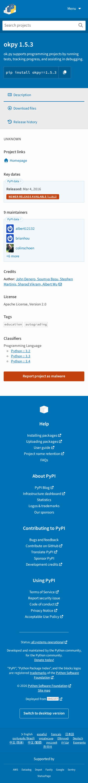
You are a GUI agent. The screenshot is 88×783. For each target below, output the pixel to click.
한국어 (47, 747)
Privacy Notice (42, 610)
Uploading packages (42, 441)
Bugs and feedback (44, 539)
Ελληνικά (63, 738)
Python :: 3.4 (20, 361)
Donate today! (44, 660)
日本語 (69, 734)
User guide (42, 447)
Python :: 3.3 (20, 356)
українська (46, 738)
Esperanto (79, 743)
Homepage (18, 160)
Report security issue (44, 598)
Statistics (44, 499)
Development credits (42, 564)
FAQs (44, 460)
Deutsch (78, 738)
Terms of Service (42, 592)
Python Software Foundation (47, 685)
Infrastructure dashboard (42, 493)
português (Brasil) (23, 738)
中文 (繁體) (35, 743)
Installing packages (42, 435)
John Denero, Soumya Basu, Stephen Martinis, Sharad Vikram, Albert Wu (38, 281)
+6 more (12, 256)
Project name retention (42, 453)
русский (51, 743)
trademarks (38, 673)
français (56, 734)
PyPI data (13, 181)
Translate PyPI (42, 552)
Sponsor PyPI (44, 558)
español (42, 734)
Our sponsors (44, 512)
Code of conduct (42, 604)
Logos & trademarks (44, 506)
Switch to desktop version (44, 713)
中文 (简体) (17, 743)
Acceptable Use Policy (42, 616)
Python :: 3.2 (20, 351)
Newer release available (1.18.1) (33, 197)
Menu (71, 8)
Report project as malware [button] (44, 376)
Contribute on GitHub (42, 546)
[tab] (44, 95)
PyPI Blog (42, 487)
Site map (44, 690)
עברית (65, 743)
